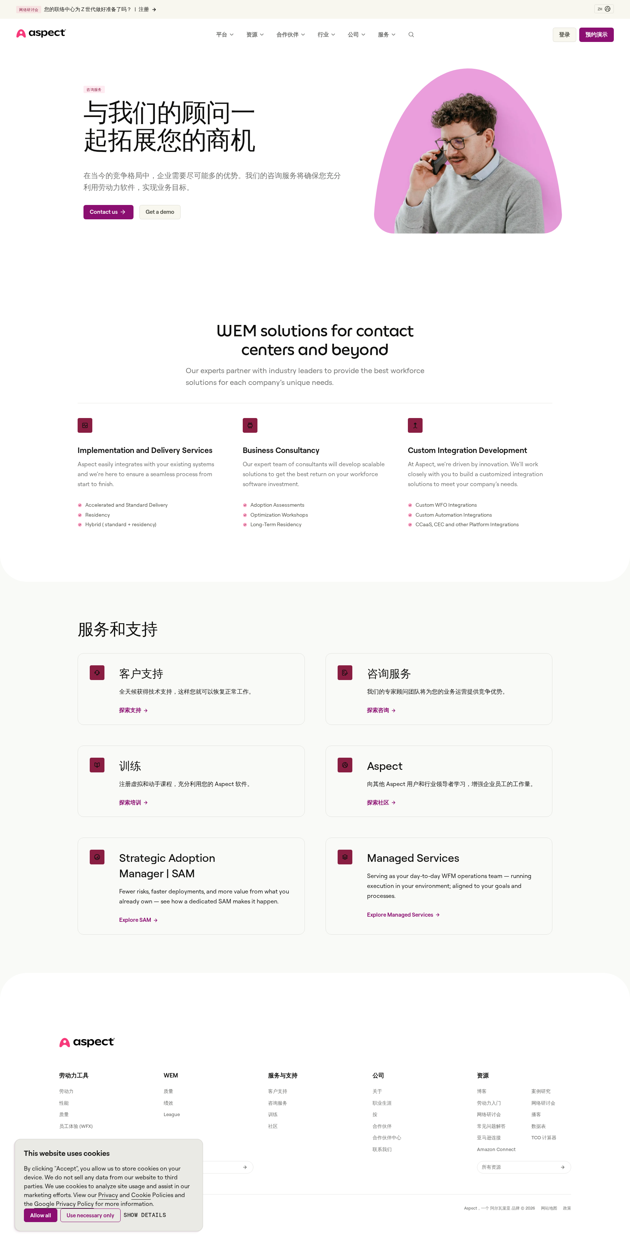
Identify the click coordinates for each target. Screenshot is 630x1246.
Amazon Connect (496, 1149)
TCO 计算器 (543, 1137)
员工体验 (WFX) (76, 1126)
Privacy (108, 1195)
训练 (273, 1114)
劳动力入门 (489, 1103)
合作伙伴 (382, 1126)
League (172, 1114)
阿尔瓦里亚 (500, 1208)
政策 (567, 1208)
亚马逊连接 (489, 1137)
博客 (482, 1091)
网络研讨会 (543, 1103)
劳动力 (66, 1091)
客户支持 (277, 1091)
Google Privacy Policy (64, 1203)
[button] (604, 8)
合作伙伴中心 (387, 1137)
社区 (273, 1126)
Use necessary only (90, 1215)
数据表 (538, 1126)
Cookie (141, 1195)
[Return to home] (87, 1042)
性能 (64, 1103)
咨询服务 (277, 1103)
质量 (64, 1114)
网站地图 (549, 1208)
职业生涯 (382, 1103)
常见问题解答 (491, 1126)
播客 (536, 1114)
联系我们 (382, 1149)
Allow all (40, 1215)
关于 (377, 1091)
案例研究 (541, 1091)
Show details (145, 1214)
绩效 (168, 1103)
